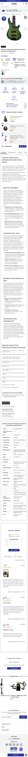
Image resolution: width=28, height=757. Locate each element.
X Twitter (21, 744)
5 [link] (7, 53)
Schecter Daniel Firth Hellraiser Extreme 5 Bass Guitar (16, 117)
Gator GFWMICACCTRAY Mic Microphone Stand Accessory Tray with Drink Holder (17, 137)
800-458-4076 (16, 739)
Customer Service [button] (6, 724)
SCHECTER (12, 406)
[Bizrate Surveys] (15, 750)
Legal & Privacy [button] (5, 730)
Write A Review (14, 550)
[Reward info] (6, 65)
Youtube (7, 744)
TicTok (17, 744)
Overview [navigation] (3, 152)
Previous (2, 686)
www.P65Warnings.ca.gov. (10, 396)
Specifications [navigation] (12, 152)
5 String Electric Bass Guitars (15, 14)
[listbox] (14, 73)
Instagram (10, 744)
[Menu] (1, 4)
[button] (26, 4)
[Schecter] (6, 405)
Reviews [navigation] (20, 152)
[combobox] (14, 7)
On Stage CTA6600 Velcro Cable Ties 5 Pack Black (18, 696)
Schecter (3, 46)
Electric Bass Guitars (4, 14)
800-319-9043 (11, 107)
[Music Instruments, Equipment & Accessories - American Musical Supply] (14, 3)
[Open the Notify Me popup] (2, 81)
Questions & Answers (14, 658)
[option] (2, 73)
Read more (6, 586)
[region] (14, 539)
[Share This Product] (25, 17)
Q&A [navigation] (26, 152)
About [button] (3, 727)
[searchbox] (8, 557)
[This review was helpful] (21, 592)
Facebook (14, 744)
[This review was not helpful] (23, 592)
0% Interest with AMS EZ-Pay (21, 59)
